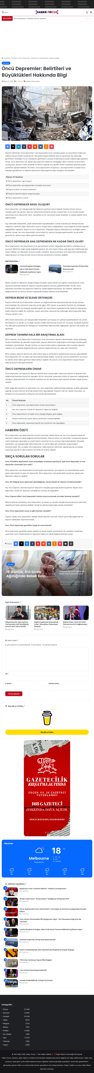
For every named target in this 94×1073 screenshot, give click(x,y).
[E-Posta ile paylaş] (65, 543)
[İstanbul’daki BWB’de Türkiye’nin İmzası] (11, 983)
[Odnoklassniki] (46, 146)
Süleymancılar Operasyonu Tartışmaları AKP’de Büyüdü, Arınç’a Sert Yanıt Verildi (17, 624)
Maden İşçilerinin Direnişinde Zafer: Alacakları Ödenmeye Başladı (46, 624)
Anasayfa (6, 58)
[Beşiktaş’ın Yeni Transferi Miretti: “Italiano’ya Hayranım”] (11, 891)
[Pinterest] (29, 146)
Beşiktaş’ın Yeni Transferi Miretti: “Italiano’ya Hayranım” (43, 888)
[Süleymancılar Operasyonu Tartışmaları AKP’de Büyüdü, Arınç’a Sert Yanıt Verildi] (18, 613)
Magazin (6, 1023)
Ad (6, 674)
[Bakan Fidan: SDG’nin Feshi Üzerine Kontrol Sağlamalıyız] (76, 613)
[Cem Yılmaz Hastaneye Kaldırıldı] (11, 973)
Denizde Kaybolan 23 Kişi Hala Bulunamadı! (38, 939)
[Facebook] (7, 146)
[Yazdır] (71, 543)
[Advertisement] (47, 38)
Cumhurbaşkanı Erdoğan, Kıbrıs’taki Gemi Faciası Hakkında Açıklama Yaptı (30, 269)
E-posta (8, 683)
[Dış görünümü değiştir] (87, 13)
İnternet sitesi (54, 683)
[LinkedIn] (18, 146)
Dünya (5, 1009)
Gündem (14, 58)
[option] (47, 573)
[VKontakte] (40, 146)
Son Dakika (7, 1034)
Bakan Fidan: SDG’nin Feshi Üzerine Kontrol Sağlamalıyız (75, 623)
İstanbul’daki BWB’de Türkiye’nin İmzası (36, 980)
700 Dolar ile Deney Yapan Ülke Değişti (36, 960)
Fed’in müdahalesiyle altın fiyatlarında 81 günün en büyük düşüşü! (47, 950)
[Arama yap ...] (91, 13)
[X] (13, 146)
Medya (5, 1027)
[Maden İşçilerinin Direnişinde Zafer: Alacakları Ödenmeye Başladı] (47, 613)
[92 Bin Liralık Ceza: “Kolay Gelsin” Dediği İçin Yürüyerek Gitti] (11, 902)
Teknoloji (6, 1041)
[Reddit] (35, 146)
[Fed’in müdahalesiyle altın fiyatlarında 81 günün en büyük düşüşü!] (11, 953)
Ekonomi (6, 1013)
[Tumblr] (24, 146)
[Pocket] (51, 146)
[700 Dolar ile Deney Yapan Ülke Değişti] (11, 963)
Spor (5, 1038)
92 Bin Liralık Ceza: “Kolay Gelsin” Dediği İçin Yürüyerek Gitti (44, 899)
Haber (5, 1020)
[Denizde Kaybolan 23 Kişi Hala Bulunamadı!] (55, 269)
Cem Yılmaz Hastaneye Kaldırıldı (33, 970)
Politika (5, 1031)
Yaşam (5, 1045)
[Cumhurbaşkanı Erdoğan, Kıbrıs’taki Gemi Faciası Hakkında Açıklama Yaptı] (11, 269)
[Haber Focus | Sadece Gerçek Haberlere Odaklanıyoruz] (47, 12)
